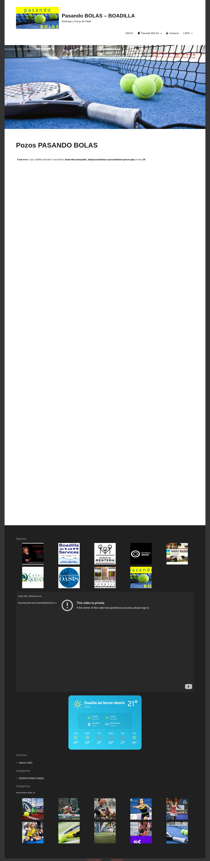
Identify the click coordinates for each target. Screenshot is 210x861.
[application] (105, 642)
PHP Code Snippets (94, 859)
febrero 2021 (25, 762)
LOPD (186, 33)
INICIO (129, 33)
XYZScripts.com (117, 859)
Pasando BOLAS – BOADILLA (98, 16)
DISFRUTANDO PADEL (31, 778)
